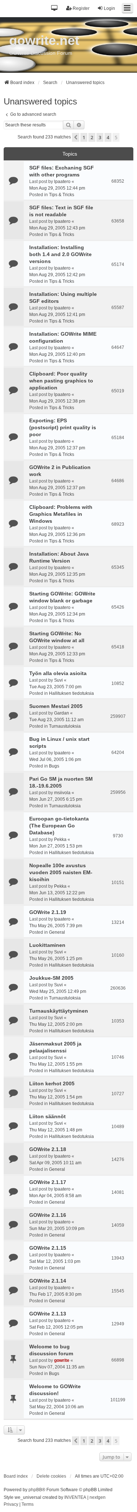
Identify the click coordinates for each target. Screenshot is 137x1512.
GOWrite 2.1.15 (47, 1248)
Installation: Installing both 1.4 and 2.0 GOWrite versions (60, 254)
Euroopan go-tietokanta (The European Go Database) (59, 825)
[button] (54, 8)
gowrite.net (44, 40)
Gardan (61, 713)
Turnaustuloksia (65, 726)
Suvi (58, 680)
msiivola (62, 792)
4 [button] (108, 137)
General (57, 932)
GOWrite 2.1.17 (47, 1182)
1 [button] (84, 137)
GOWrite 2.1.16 (47, 1215)
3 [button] (100, 137)
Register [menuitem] (81, 8)
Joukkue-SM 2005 (51, 978)
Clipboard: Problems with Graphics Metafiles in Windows (60, 514)
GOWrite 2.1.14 (47, 1281)
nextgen (98, 1497)
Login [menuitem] (109, 8)
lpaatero (62, 181)
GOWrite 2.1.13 (47, 1314)
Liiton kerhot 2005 (52, 1083)
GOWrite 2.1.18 (47, 1149)
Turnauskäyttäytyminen (58, 1011)
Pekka (60, 839)
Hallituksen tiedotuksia (71, 693)
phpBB (35, 1489)
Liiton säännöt (47, 1116)
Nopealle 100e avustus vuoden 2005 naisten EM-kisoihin (60, 872)
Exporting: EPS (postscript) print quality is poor (62, 427)
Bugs (54, 766)
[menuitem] (11, 1505)
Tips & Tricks (61, 194)
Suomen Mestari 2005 (56, 706)
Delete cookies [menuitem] (51, 1476)
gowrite (61, 1360)
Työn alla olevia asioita (58, 673)
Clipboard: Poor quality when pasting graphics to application (61, 381)
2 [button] (92, 137)
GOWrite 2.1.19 (47, 912)
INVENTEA (75, 1497)
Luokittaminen (47, 945)
